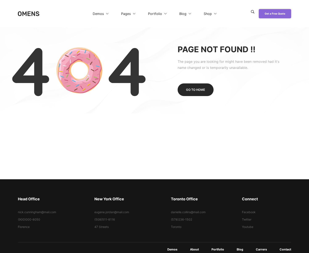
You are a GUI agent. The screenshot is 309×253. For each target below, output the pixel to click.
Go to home (195, 89)
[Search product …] (253, 12)
